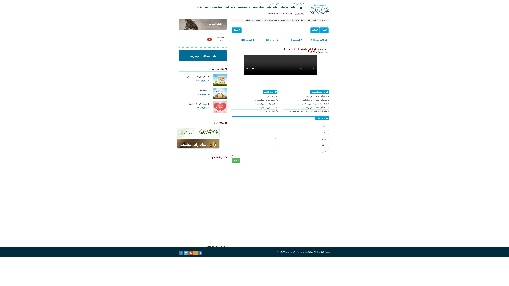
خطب (293, 7)
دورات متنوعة (258, 7)
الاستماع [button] (324, 30)
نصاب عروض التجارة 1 (267, 111)
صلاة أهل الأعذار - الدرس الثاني (315, 96)
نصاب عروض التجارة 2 (267, 108)
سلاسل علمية (272, 7)
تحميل (236, 30)
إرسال (235, 160)
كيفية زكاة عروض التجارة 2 (265, 100)
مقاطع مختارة (217, 7)
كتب (207, 7)
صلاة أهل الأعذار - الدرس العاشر (315, 100)
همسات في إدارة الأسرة (198, 104)
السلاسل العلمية (312, 20)
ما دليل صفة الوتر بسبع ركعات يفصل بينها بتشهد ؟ (308, 111)
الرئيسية (324, 20)
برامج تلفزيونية (244, 7)
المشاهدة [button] (315, 30)
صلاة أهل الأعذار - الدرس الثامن (315, 108)
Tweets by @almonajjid (215, 246)
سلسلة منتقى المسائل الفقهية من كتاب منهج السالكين (283, 20)
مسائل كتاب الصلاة (253, 20)
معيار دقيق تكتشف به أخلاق (197, 77)
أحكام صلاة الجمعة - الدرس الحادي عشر (312, 104)
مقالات (199, 7)
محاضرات (284, 7)
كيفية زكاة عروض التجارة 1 (265, 104)
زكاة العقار (271, 96)
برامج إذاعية (230, 7)
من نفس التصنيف (318, 92)
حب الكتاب (203, 90)
